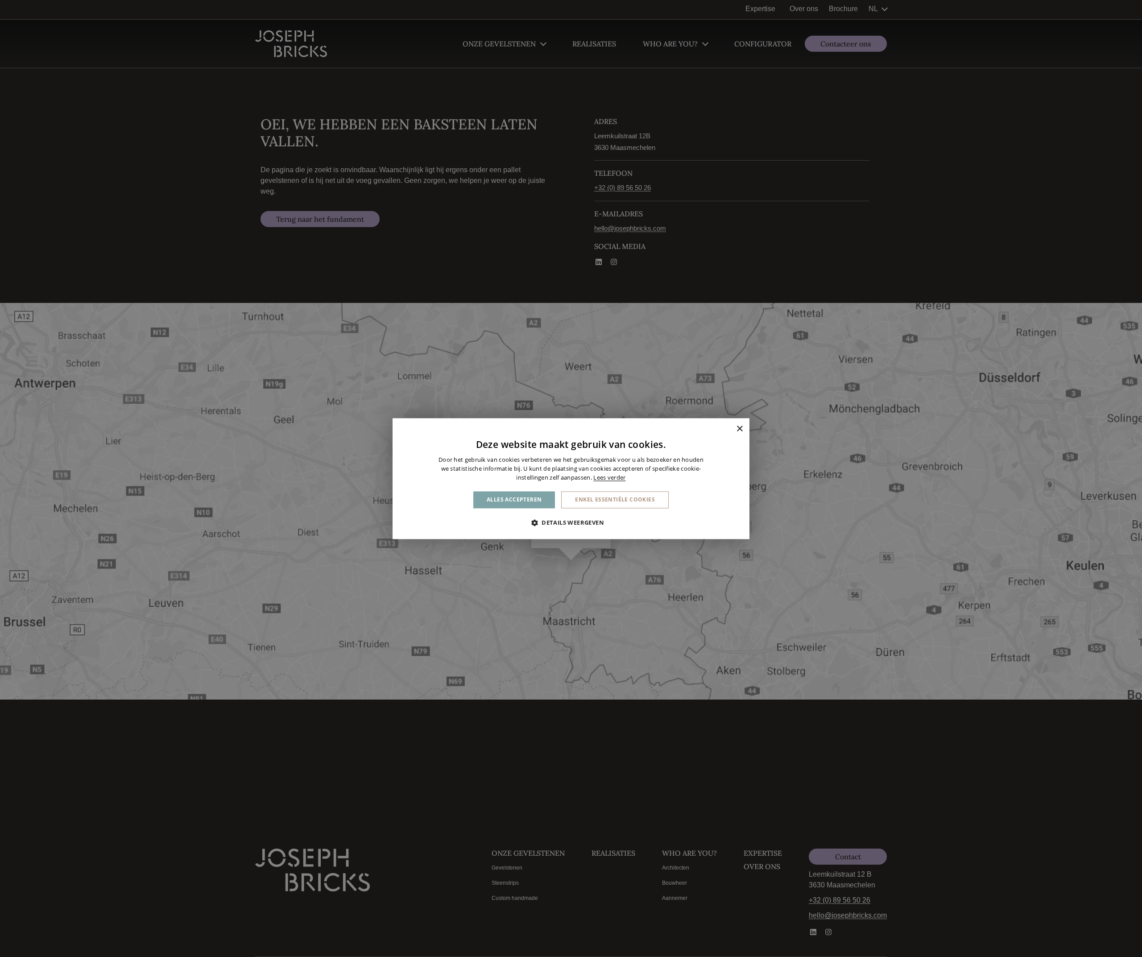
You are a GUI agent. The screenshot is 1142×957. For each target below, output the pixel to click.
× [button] (739, 428)
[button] (571, 522)
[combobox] (727, 429)
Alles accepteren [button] (514, 499)
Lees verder (609, 477)
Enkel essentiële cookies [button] (615, 499)
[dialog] (571, 478)
